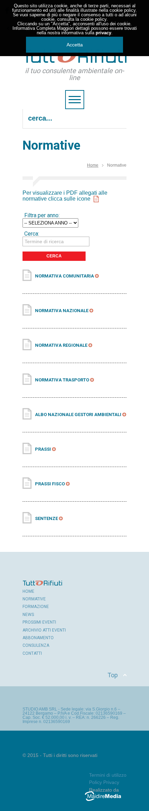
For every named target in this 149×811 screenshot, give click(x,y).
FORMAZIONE (36, 606)
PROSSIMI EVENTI (39, 622)
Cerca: (31, 234)
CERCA (54, 256)
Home (92, 165)
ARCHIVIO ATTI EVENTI (44, 630)
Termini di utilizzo (107, 775)
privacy (103, 32)
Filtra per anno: (42, 215)
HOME (28, 591)
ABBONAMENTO (38, 637)
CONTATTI (32, 653)
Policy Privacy (104, 782)
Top (112, 675)
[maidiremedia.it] (105, 801)
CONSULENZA (36, 645)
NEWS (28, 614)
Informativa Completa (33, 28)
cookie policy (122, 10)
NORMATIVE (34, 599)
